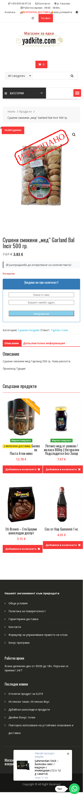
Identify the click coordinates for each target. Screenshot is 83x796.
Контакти (14, 627)
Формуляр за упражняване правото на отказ (38, 635)
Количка (10, 12)
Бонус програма (18, 642)
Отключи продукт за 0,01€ (25, 694)
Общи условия (18, 603)
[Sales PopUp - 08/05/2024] (42, 765)
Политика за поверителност (27, 611)
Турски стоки (59, 330)
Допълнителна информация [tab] (44, 343)
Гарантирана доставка (23, 619)
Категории (17, 93)
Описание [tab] (11, 343)
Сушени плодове (29, 330)
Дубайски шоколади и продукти (29, 709)
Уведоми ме (41, 314)
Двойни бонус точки (21, 717)
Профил (45, 18)
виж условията (46, 12)
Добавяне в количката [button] (20, 469)
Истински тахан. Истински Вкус (28, 701)
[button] (77, 93)
